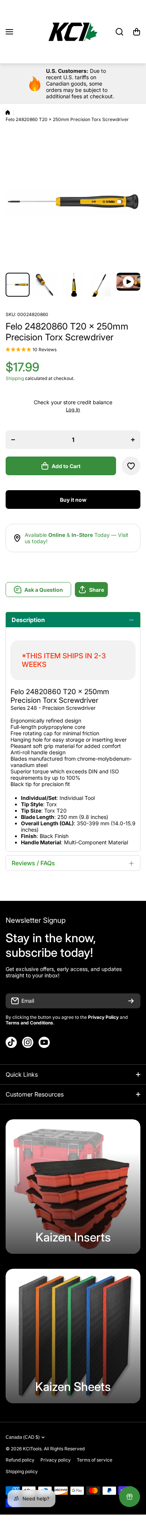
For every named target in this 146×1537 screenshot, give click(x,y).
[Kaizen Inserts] (73, 1186)
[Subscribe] (131, 1000)
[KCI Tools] (73, 32)
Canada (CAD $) (23, 1437)
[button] (136, 31)
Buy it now (73, 500)
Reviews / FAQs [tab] (33, 863)
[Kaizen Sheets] (73, 1336)
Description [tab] (28, 620)
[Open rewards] (129, 1496)
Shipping (15, 378)
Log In (73, 409)
